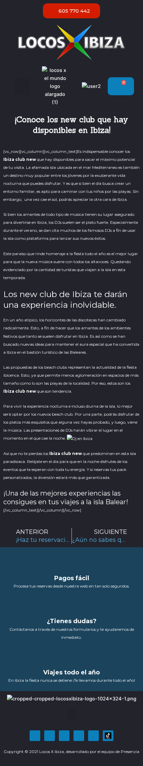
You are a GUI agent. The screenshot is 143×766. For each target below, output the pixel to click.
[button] (22, 86)
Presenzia (130, 751)
